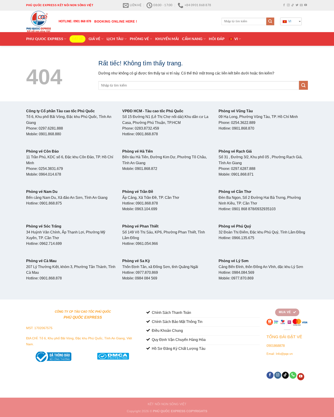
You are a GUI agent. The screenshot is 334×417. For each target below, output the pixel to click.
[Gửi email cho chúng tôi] (301, 5)
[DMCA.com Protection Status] (113, 355)
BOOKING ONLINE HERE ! (115, 21)
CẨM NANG (192, 39)
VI (289, 21)
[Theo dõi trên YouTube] (305, 5)
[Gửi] (270, 21)
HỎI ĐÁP (216, 39)
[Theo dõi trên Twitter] (297, 5)
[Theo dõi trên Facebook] (284, 5)
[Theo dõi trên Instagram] (288, 5)
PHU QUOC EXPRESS (44, 39)
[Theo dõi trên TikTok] (292, 5)
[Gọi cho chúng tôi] (293, 375)
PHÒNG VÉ (139, 39)
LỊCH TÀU (115, 39)
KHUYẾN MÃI (167, 39)
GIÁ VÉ (94, 39)
